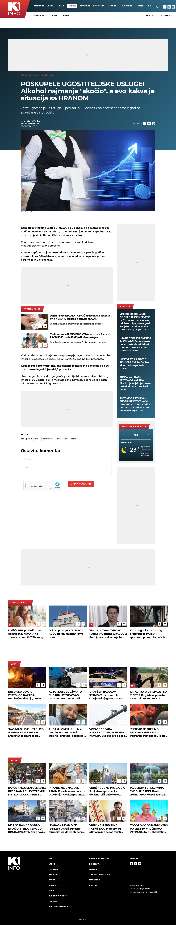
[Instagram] (169, 7)
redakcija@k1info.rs (142, 889)
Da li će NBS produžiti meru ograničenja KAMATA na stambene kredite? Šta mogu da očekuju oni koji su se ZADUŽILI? (26, 634)
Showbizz (126, 6)
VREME (61, 6)
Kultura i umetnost (59, 906)
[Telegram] (153, 123)
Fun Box (53, 901)
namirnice (47, 439)
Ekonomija (98, 6)
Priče (140, 6)
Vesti (50, 6)
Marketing (94, 880)
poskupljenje (26, 439)
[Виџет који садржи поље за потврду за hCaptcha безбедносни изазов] (42, 486)
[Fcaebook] (144, 123)
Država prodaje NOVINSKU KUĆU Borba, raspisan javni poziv (66, 634)
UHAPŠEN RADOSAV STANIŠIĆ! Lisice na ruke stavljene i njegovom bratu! (106, 695)
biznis (73, 439)
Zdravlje (85, 6)
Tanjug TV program (99, 874)
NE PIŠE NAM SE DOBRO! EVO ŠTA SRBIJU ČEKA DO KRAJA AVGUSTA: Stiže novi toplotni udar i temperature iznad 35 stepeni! (25, 829)
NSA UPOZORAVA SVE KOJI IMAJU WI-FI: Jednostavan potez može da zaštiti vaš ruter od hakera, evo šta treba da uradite (136, 344)
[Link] (149, 123)
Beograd (136, 434)
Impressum (94, 864)
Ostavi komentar (81, 484)
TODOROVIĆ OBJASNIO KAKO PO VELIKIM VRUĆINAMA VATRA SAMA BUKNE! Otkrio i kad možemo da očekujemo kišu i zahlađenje (149, 829)
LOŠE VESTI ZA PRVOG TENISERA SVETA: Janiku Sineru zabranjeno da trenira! (134, 364)
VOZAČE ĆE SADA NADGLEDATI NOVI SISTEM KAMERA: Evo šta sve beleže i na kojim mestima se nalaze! (107, 732)
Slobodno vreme (58, 896)
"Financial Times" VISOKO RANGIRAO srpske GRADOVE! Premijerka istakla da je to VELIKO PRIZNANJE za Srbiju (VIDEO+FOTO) (108, 634)
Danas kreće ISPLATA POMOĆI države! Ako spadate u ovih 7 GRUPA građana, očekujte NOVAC (81, 317)
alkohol (58, 439)
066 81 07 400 (138, 885)
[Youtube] (173, 7)
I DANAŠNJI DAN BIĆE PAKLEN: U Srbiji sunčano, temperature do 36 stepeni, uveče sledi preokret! (66, 829)
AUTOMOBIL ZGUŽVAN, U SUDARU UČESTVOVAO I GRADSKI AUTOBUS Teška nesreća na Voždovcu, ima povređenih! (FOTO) (135, 404)
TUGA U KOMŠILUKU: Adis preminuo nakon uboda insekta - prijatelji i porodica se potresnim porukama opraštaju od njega (68, 732)
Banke (66, 15)
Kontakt (93, 885)
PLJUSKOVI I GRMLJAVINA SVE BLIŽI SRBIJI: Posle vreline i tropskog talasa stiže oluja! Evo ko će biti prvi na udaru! (148, 791)
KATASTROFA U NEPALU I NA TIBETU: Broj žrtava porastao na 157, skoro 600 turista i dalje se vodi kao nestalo (148, 695)
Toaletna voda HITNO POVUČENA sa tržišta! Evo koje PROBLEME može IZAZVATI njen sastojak (80, 336)
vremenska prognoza (134, 427)
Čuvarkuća (38, 15)
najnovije (38, 6)
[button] (123, 434)
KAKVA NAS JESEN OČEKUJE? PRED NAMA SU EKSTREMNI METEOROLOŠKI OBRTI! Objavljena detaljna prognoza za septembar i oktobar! (27, 791)
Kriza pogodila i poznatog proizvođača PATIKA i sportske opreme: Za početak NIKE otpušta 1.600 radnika (148, 634)
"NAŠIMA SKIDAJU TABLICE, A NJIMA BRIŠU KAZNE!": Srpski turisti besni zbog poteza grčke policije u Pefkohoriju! (26, 732)
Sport (112, 6)
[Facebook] (164, 7)
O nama (93, 869)
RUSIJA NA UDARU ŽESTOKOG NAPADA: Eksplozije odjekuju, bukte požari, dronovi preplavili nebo (135, 383)
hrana (66, 439)
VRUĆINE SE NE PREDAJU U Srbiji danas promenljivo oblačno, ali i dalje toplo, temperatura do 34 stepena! (107, 791)
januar (37, 439)
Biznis (54, 15)
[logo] (27, 885)
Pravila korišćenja (99, 859)
